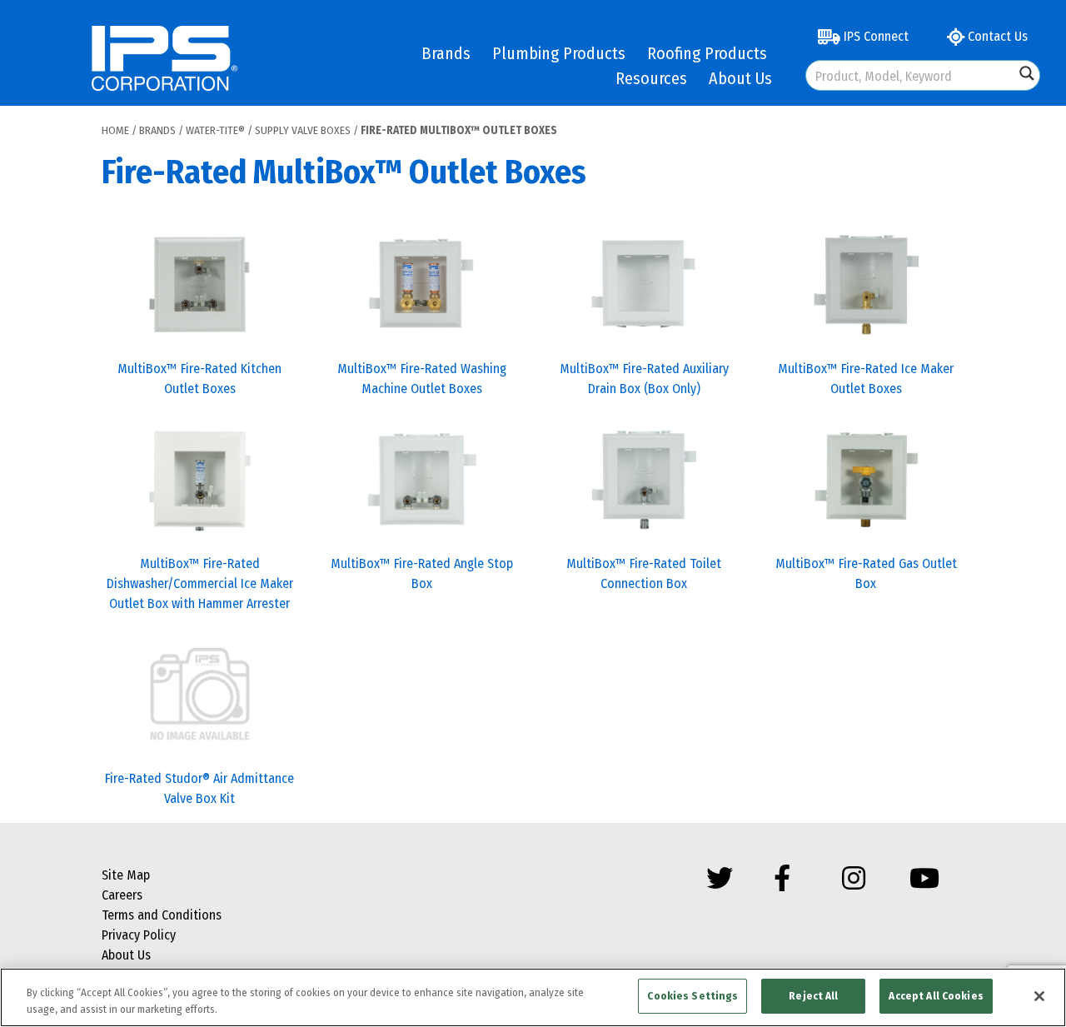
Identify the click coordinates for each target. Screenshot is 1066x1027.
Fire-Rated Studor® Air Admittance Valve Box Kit (199, 788)
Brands (446, 53)
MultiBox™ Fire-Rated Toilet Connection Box (643, 573)
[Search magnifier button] (1026, 73)
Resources (651, 78)
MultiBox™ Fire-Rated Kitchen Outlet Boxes (199, 378)
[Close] (1039, 996)
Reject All (813, 996)
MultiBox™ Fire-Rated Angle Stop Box (422, 573)
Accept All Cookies (936, 996)
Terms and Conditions (162, 915)
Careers (122, 895)
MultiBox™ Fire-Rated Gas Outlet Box (866, 573)
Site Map (126, 875)
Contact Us (996, 36)
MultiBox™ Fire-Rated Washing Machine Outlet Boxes (421, 378)
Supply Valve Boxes (303, 130)
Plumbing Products (558, 53)
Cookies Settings (692, 996)
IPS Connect (874, 36)
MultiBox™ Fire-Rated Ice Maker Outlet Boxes (866, 378)
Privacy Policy (139, 935)
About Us (740, 78)
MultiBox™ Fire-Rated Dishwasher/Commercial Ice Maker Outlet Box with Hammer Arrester (200, 583)
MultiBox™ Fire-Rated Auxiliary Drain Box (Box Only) (644, 378)
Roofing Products (707, 53)
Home (115, 130)
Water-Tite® (215, 130)
